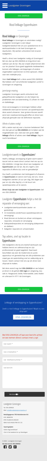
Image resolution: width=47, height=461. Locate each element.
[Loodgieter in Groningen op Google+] (15, 446)
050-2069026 (23, 15)
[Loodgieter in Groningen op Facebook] (5, 446)
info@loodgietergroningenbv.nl (17, 410)
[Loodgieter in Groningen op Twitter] (10, 446)
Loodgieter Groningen (19, 5)
